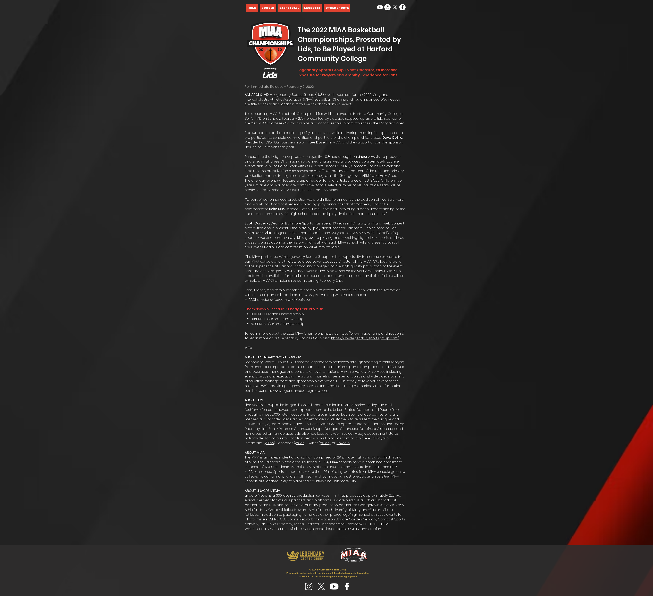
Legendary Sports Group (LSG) (298, 94)
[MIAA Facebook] (402, 7)
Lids (333, 118)
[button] (337, 8)
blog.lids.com (338, 438)
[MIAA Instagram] (387, 7)
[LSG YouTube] (334, 586)
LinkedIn (343, 443)
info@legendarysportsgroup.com (339, 576)
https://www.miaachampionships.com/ (371, 333)
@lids (269, 443)
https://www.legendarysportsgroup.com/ (365, 338)
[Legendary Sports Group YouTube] (380, 7)
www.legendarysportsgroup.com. (301, 390)
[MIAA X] (395, 7)
